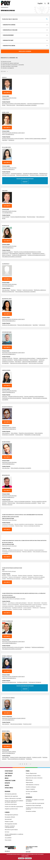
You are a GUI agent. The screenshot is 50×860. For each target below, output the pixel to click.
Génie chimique (14, 433)
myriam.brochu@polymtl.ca (8, 497)
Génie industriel (5, 723)
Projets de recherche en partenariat (14, 806)
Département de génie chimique (9, 427)
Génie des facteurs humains (16, 723)
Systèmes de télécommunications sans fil (36, 255)
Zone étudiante (9, 773)
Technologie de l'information (35, 682)
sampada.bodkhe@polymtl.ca (8, 392)
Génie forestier (37, 602)
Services (7, 832)
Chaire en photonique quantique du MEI (12, 568)
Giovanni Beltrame (6, 332)
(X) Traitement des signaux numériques (10, 63)
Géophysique (42, 607)
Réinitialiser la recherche (25, 51)
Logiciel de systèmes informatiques (29, 361)
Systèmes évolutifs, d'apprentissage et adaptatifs (35, 138)
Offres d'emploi (9, 787)
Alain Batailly (5, 263)
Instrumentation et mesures (38, 253)
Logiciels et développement (15, 577)
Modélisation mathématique (22, 175)
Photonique (14, 575)
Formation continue (31, 811)
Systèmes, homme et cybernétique (21, 359)
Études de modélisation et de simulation (16, 758)
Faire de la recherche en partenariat (35, 803)
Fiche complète (7, 92)
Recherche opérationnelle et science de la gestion (13, 138)
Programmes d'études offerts (33, 775)
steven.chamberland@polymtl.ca (9, 643)
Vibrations (19, 290)
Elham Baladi (5, 225)
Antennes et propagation (7, 251)
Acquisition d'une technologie (33, 805)
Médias (6, 778)
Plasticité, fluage (11, 503)
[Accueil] (5, 3)
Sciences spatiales (34, 359)
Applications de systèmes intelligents (27, 358)
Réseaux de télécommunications (25, 324)
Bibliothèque (29, 780)
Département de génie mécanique (9, 284)
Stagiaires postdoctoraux (11, 808)
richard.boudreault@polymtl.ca (9, 428)
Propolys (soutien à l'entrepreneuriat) (10, 826)
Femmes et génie (9, 821)
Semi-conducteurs (40, 216)
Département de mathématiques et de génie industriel (13, 718)
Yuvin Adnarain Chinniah (8, 697)
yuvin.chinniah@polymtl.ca (8, 719)
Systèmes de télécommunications (19, 255)
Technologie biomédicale (16, 173)
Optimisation (11, 140)
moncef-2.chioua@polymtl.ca (8, 753)
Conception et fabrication (7, 501)
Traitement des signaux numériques (30, 173)
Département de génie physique (9, 571)
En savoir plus (28, 858)
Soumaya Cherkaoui (7, 656)
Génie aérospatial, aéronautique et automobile (26, 105)
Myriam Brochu (6, 475)
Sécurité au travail (27, 723)
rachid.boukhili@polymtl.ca (8, 463)
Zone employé (8, 775)
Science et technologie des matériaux (23, 501)
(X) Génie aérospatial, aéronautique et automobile (12, 64)
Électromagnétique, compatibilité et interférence (20, 253)
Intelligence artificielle (7, 358)
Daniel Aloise (5, 112)
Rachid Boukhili (6, 441)
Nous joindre (8, 840)
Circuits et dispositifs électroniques (18, 216)
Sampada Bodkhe (6, 370)
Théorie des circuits (11, 105)
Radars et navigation (6, 255)
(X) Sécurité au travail (6, 61)
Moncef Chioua (6, 731)
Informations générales (11, 794)
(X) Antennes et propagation (7, 67)
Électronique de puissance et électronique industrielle (14, 103)
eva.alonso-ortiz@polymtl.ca (8, 169)
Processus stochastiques (27, 578)
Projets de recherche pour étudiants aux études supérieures (14, 801)
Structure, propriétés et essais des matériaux (34, 396)
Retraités (7, 783)
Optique (9, 575)
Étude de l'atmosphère (7, 609)
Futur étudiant (9, 771)
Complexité (24, 577)
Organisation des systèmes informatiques (19, 363)
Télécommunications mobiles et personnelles (12, 256)
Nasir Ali (4, 77)
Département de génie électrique (9, 97)
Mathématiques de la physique (13, 578)
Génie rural (30, 602)
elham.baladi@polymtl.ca (7, 247)
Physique (4, 575)
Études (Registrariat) (31, 773)
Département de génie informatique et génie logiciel (13, 132)
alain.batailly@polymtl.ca (8, 285)
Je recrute (25, 181)
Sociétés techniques (31, 787)
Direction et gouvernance (11, 829)
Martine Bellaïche (7, 298)
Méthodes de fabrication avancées (15, 396)
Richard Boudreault (7, 406)
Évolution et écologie (17, 609)
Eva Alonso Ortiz (6, 147)
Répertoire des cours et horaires (34, 777)
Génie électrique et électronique (36, 363)
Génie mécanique (6, 290)
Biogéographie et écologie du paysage (32, 434)
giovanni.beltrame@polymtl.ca (9, 354)
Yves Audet (5, 190)
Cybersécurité (42, 324)
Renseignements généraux (11, 814)
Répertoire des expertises (11, 796)
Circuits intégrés (5, 216)
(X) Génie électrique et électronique (9, 66)
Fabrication (4, 396)
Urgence (7, 785)
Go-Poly (28, 793)
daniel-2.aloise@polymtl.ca (8, 134)
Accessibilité (8, 837)
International (8, 819)
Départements (29, 782)
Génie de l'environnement (13, 604)
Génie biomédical (6, 173)
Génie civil (4, 602)
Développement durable (11, 823)
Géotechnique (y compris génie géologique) (17, 602)
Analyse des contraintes (28, 290)
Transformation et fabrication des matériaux (11, 398)
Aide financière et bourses (32, 784)
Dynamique (13, 290)
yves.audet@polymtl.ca (7, 212)
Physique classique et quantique (25, 575)
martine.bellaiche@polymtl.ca (8, 320)
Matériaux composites (27, 398)
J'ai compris (21, 858)
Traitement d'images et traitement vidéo (38, 175)
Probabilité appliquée (38, 578)
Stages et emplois (30, 789)
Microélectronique (31, 216)
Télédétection (36, 607)
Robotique (16, 358)
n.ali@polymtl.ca (6, 99)
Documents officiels (10, 817)
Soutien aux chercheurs (11, 804)
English (40, 3)
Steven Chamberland (7, 621)
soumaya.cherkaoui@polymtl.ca (9, 678)
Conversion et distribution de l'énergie (35, 103)
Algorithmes (4, 140)
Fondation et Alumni (10, 780)
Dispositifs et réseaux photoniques (26, 433)
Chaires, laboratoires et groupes (13, 798)
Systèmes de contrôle (36, 757)
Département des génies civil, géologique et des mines (13, 598)
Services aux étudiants (31, 791)
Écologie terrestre (27, 609)
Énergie (3, 105)
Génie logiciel (18, 361)
